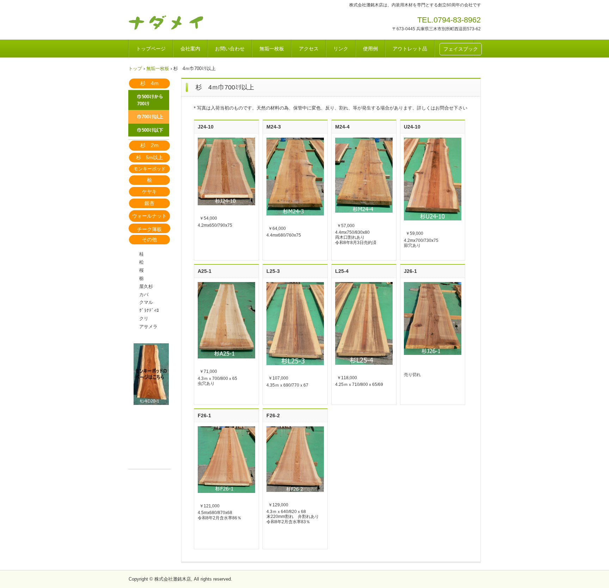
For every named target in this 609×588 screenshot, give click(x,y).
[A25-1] (226, 320)
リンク (340, 48)
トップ (135, 68)
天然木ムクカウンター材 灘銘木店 (177, 22)
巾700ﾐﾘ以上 (150, 116)
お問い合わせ (230, 48)
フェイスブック (460, 49)
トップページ (151, 48)
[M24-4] (364, 175)
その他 (149, 239)
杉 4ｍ (149, 83)
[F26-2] (295, 459)
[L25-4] (364, 323)
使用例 (370, 48)
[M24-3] (295, 176)
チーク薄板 (149, 229)
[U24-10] (432, 179)
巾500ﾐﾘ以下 (150, 130)
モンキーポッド (150, 168)
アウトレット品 (410, 48)
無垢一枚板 (271, 48)
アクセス (309, 48)
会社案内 (190, 48)
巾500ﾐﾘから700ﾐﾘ (150, 100)
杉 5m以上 (149, 157)
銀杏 (149, 203)
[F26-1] (226, 459)
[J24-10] (226, 171)
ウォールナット (149, 216)
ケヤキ (149, 191)
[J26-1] (432, 318)
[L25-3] (295, 323)
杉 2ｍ (149, 145)
